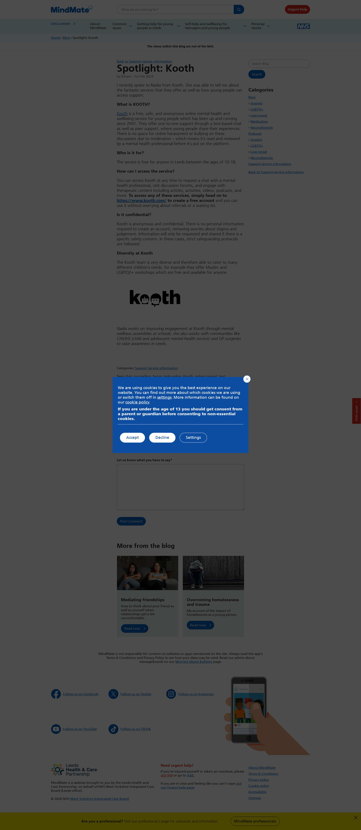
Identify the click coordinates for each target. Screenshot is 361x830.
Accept (132, 437)
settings (164, 397)
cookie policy (137, 402)
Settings (193, 437)
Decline (162, 437)
